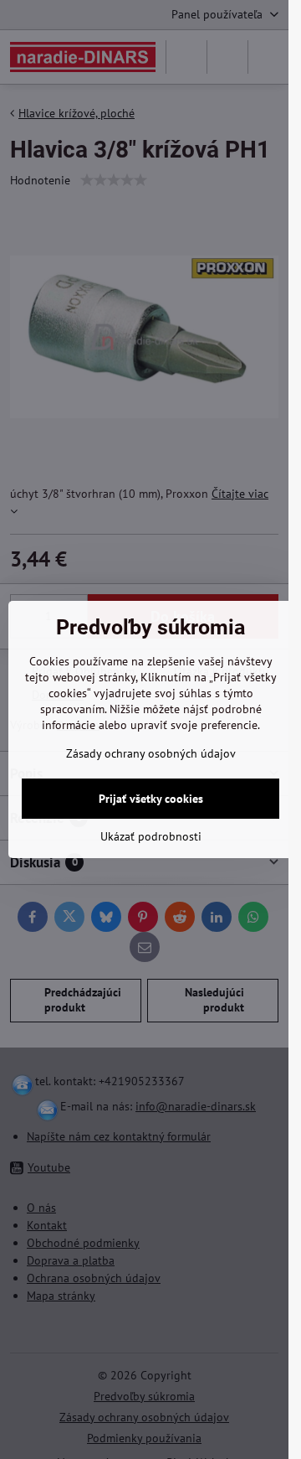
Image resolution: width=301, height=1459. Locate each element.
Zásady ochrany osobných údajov (151, 753)
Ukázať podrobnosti (151, 836)
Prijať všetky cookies (151, 798)
